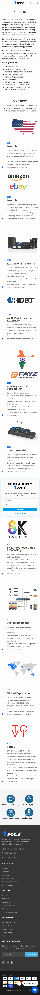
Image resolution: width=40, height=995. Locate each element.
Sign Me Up (20, 509)
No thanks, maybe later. (20, 513)
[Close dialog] (37, 481)
